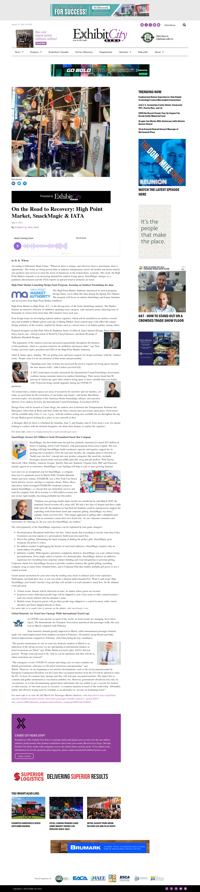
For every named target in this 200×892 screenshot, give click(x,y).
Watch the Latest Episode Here (159, 191)
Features (34, 52)
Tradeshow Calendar (58, 52)
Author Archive (24, 756)
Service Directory (84, 52)
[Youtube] (158, 25)
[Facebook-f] (166, 888)
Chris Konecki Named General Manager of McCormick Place (158, 131)
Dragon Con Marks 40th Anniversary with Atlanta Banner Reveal (162, 122)
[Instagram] (150, 25)
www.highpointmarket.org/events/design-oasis (53, 431)
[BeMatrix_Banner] (100, 75)
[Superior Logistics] (61, 781)
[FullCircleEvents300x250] (159, 364)
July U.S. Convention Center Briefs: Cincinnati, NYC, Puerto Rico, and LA (161, 106)
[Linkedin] (154, 25)
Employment (106, 52)
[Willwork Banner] (100, 15)
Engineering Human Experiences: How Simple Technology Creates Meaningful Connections (160, 98)
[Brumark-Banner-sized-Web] (100, 852)
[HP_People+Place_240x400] (155, 258)
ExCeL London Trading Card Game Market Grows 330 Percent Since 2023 (63, 826)
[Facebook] (142, 25)
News (17, 52)
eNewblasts (170, 25)
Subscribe (143, 52)
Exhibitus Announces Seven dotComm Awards (26, 825)
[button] (184, 25)
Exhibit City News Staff (27, 227)
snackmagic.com (80, 608)
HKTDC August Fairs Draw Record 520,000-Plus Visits (101, 825)
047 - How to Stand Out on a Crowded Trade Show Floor (161, 318)
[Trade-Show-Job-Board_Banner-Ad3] (61, 202)
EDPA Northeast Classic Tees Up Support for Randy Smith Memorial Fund (159, 114)
